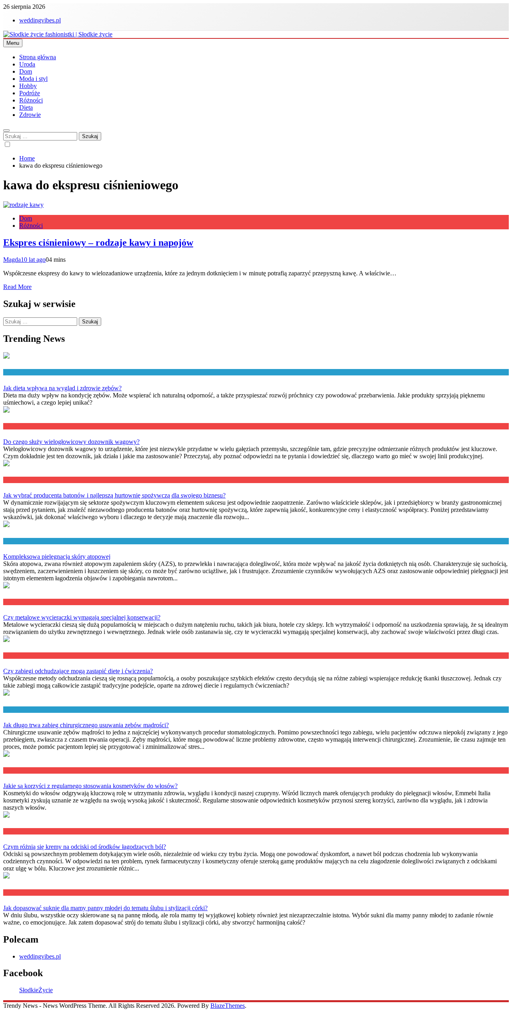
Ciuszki (11, 892)
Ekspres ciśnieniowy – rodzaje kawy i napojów (98, 242)
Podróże (29, 93)
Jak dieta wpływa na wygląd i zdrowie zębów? (62, 388)
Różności (31, 100)
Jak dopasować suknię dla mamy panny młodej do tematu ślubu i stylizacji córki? (105, 908)
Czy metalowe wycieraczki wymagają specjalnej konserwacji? (81, 617)
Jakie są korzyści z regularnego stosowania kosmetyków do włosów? (90, 785)
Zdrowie (30, 114)
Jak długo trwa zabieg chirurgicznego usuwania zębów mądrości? (86, 725)
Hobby (28, 85)
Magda (12, 259)
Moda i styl (33, 78)
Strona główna (37, 57)
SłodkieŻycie (36, 990)
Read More (17, 286)
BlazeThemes (227, 1005)
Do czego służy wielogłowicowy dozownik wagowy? (71, 441)
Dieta (26, 107)
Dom (25, 71)
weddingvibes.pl (40, 20)
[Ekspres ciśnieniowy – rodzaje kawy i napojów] (23, 204)
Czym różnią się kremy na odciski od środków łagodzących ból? (84, 846)
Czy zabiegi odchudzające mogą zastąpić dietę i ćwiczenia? (78, 671)
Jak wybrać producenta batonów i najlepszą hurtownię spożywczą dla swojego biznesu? (114, 495)
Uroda (27, 64)
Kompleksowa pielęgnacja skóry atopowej (56, 556)
